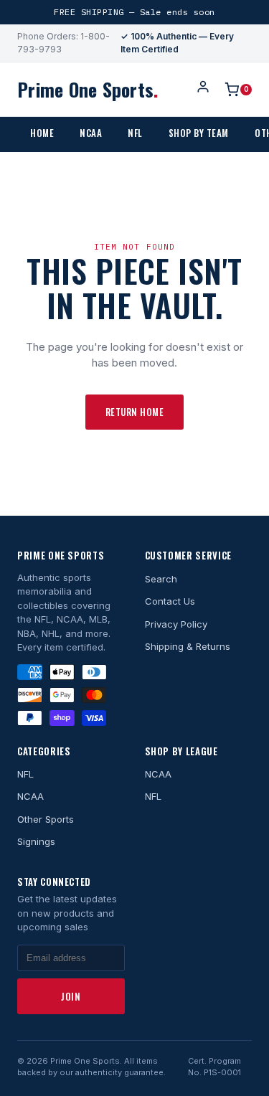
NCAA (91, 133)
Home (42, 133)
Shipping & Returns (187, 646)
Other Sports (45, 819)
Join (70, 996)
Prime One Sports (87, 89)
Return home (134, 412)
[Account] (203, 89)
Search (161, 579)
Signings (36, 841)
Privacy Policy (176, 624)
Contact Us (170, 601)
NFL (135, 133)
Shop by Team (199, 133)
